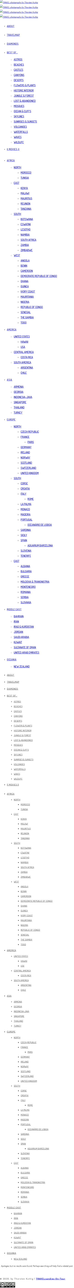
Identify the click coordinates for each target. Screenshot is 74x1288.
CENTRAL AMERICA (24, 352)
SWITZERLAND (28, 468)
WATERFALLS (21, 132)
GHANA (24, 281)
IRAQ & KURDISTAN (24, 626)
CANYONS (19, 75)
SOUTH (17, 214)
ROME (31, 499)
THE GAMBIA (27, 317)
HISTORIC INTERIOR (24, 90)
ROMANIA (26, 592)
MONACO (25, 509)
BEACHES (19, 64)
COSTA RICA (27, 357)
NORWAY (25, 457)
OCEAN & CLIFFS (22, 111)
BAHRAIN (19, 616)
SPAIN (24, 540)
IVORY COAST (28, 291)
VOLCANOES (20, 126)
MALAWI (25, 193)
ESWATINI (26, 224)
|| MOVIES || (13, 149)
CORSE (24, 483)
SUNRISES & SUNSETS (25, 121)
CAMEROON (27, 271)
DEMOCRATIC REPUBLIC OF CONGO (39, 276)
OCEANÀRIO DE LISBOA (40, 525)
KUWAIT (18, 642)
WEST (17, 255)
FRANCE (25, 437)
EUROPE (11, 419)
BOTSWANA (27, 219)
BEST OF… (12, 52)
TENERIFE (26, 556)
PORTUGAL (26, 519)
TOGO (24, 322)
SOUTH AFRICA (28, 240)
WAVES (18, 137)
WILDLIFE (19, 142)
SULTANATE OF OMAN (25, 647)
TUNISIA (25, 177)
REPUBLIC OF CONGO (32, 307)
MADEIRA (25, 514)
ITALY (23, 493)
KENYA (24, 188)
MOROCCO (26, 172)
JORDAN (18, 632)
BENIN (24, 265)
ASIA (9, 379)
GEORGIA (18, 392)
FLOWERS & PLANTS (25, 85)
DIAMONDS (13, 43)
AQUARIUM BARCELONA (40, 545)
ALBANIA (25, 566)
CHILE (24, 372)
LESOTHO (25, 229)
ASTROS (18, 59)
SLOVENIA (26, 550)
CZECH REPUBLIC (30, 431)
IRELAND (25, 452)
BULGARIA (26, 571)
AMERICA (12, 329)
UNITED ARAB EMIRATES (26, 652)
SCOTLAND (26, 462)
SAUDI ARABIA (21, 637)
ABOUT (10, 26)
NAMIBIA (25, 234)
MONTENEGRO (28, 587)
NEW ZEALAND (22, 666)
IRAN (16, 621)
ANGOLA (25, 260)
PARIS (31, 442)
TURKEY (18, 412)
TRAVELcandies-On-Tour (50, 1278)
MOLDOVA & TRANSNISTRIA (35, 581)
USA (23, 347)
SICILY (24, 535)
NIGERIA (25, 302)
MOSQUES (19, 106)
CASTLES (18, 70)
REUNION (25, 203)
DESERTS (19, 80)
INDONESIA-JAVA (23, 397)
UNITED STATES (22, 336)
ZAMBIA (25, 245)
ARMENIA (19, 386)
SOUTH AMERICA (22, 362)
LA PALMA (26, 504)
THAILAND (19, 407)
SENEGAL (26, 312)
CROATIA (25, 488)
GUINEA (25, 286)
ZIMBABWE (27, 250)
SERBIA (25, 597)
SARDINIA (26, 530)
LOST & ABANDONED (25, 101)
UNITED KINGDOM (30, 473)
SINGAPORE (20, 402)
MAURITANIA (27, 296)
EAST (16, 183)
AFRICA (11, 160)
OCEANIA (12, 659)
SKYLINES (19, 116)
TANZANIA (26, 209)
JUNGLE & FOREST (24, 95)
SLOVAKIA (26, 602)
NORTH (17, 167)
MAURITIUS (26, 198)
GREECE (25, 576)
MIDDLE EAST (14, 609)
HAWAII (24, 341)
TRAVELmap (13, 34)
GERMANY (26, 447)
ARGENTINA (27, 367)
